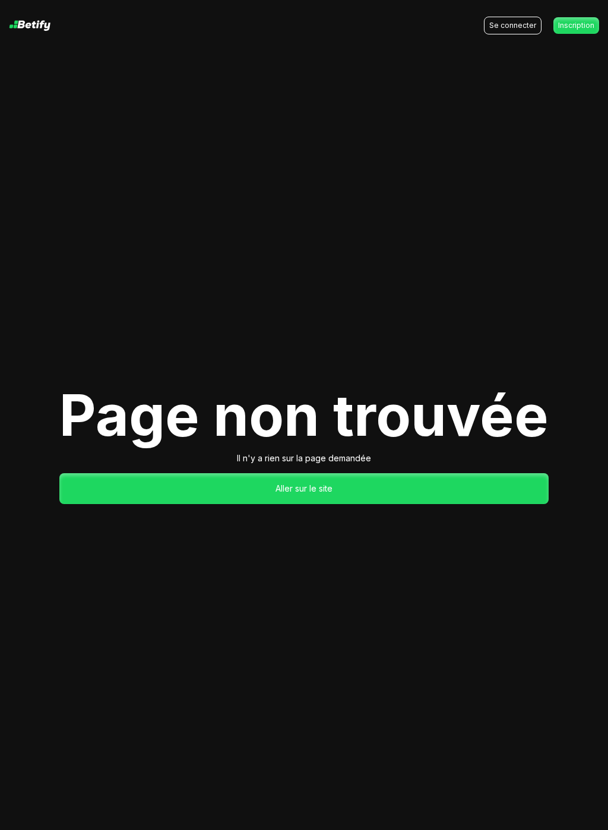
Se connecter (512, 25)
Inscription (576, 25)
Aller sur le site (304, 488)
